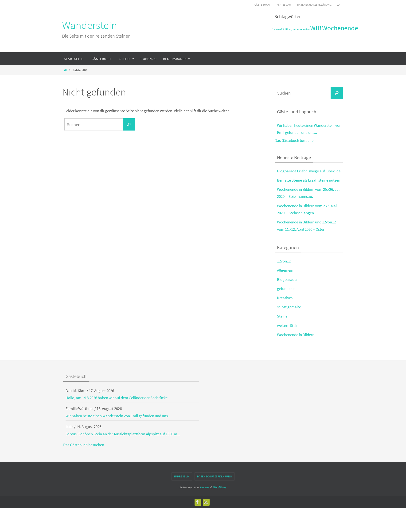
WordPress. (220, 487)
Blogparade (293, 29)
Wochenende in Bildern (295, 334)
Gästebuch (262, 4)
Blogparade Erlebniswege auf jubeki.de (308, 171)
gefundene (285, 288)
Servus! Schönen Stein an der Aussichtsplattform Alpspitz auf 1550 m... (123, 434)
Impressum (283, 4)
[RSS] (206, 502)
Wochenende (340, 28)
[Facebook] (198, 502)
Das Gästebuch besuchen (295, 140)
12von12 (278, 29)
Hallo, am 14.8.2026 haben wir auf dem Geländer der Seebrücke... (118, 397)
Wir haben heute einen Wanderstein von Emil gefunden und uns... (118, 415)
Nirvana (204, 487)
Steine (306, 29)
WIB (315, 28)
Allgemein (285, 270)
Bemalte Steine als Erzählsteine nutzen (308, 180)
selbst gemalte (289, 307)
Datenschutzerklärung (314, 4)
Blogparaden (287, 279)
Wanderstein (89, 25)
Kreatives (285, 297)
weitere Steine (288, 325)
